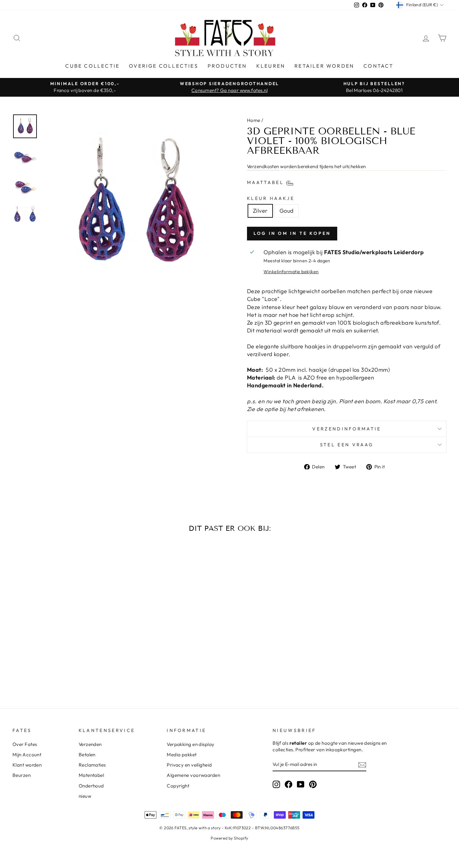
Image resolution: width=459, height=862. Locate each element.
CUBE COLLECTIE (92, 66)
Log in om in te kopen (292, 233)
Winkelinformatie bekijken (291, 271)
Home (253, 120)
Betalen (87, 755)
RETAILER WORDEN (324, 66)
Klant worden (27, 765)
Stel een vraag (346, 445)
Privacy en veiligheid (189, 765)
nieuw (85, 796)
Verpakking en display (190, 744)
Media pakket (181, 755)
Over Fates (24, 744)
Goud (286, 210)
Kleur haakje (270, 198)
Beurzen (21, 775)
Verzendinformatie (346, 429)
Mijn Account (26, 755)
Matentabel (91, 775)
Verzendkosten (263, 166)
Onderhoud (91, 786)
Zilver (260, 210)
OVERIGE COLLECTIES (163, 66)
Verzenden (90, 744)
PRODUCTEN (227, 66)
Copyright (178, 786)
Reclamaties (92, 765)
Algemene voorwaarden (193, 775)
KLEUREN (270, 66)
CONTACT (378, 66)
